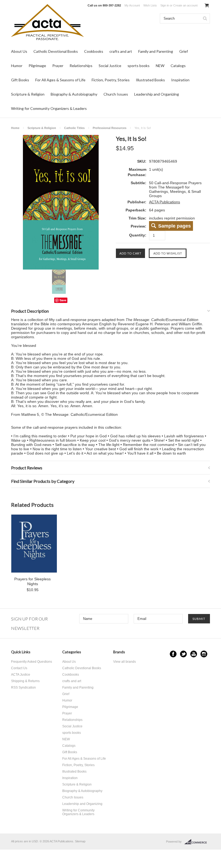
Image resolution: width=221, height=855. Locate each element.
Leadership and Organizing (156, 94)
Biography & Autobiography (74, 94)
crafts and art (120, 51)
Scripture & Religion (27, 94)
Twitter (183, 654)
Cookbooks (93, 51)
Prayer (57, 65)
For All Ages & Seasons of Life (60, 80)
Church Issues (115, 94)
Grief (183, 51)
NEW (160, 65)
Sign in (164, 5)
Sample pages (174, 226)
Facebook (173, 654)
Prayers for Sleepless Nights (32, 581)
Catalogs (178, 65)
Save (63, 300)
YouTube (193, 654)
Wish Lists (150, 5)
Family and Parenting (155, 51)
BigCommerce (197, 842)
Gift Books (20, 80)
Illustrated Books (150, 80)
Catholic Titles (74, 128)
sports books (138, 65)
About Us (19, 51)
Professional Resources (109, 128)
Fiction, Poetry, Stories (111, 80)
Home (15, 128)
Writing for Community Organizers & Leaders (49, 108)
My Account (132, 5)
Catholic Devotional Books (55, 51)
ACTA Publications (164, 202)
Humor (16, 65)
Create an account (185, 5)
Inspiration (180, 80)
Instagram (204, 654)
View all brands (124, 662)
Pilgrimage (37, 65)
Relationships (81, 65)
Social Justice (110, 65)
